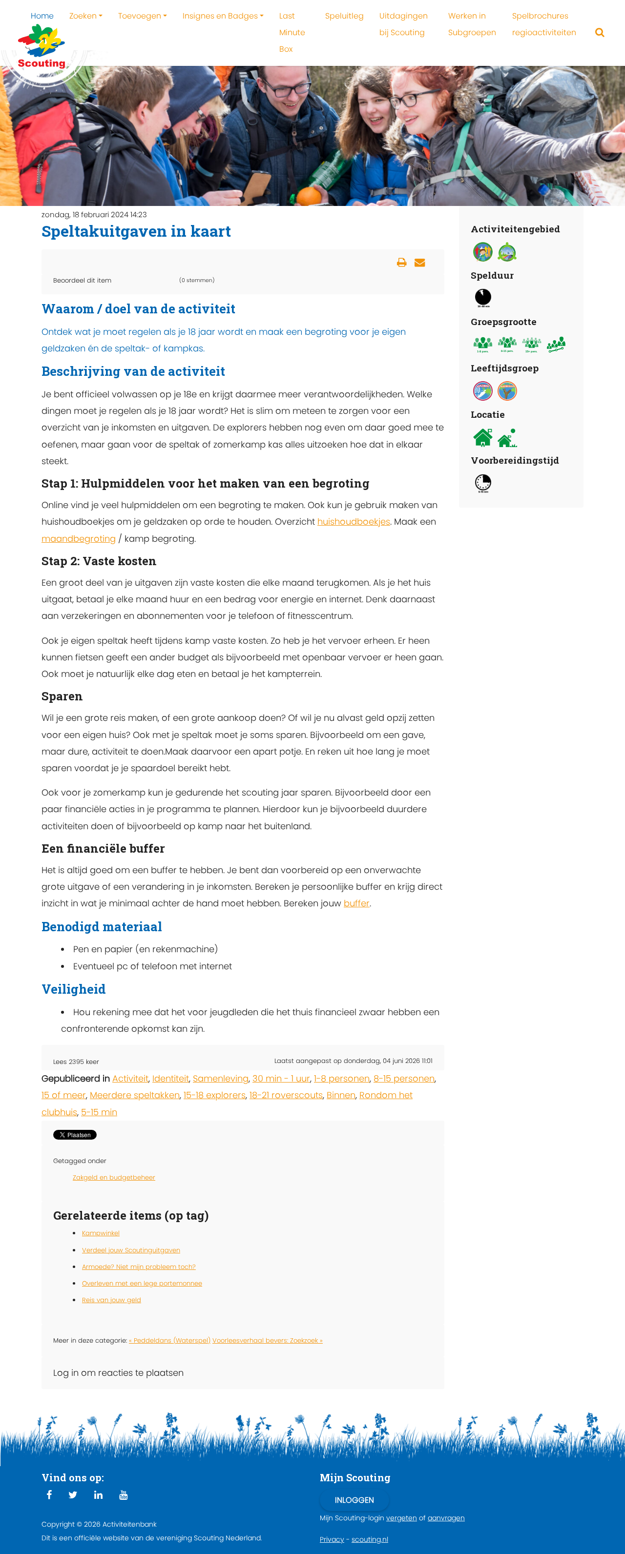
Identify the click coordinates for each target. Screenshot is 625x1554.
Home (42, 15)
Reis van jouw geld (111, 1300)
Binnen (341, 1095)
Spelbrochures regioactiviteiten (544, 24)
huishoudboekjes (353, 521)
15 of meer (64, 1095)
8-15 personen (404, 1078)
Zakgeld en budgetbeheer (114, 1177)
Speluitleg (344, 15)
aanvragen (446, 1518)
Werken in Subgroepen (472, 24)
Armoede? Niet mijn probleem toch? (139, 1266)
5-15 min (99, 1112)
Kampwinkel (101, 1233)
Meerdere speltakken (135, 1095)
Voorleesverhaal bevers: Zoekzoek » (267, 1340)
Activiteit (130, 1078)
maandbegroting (79, 538)
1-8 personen (342, 1078)
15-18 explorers (215, 1095)
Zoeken (83, 15)
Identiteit (170, 1078)
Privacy (332, 1539)
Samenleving (221, 1078)
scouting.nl (370, 1539)
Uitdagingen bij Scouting (403, 24)
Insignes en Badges (220, 15)
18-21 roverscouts (286, 1095)
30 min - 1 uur (281, 1078)
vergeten (401, 1518)
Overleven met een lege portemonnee (142, 1283)
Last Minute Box (292, 32)
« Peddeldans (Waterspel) (169, 1340)
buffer (357, 903)
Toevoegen (139, 15)
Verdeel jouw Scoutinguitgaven (131, 1250)
